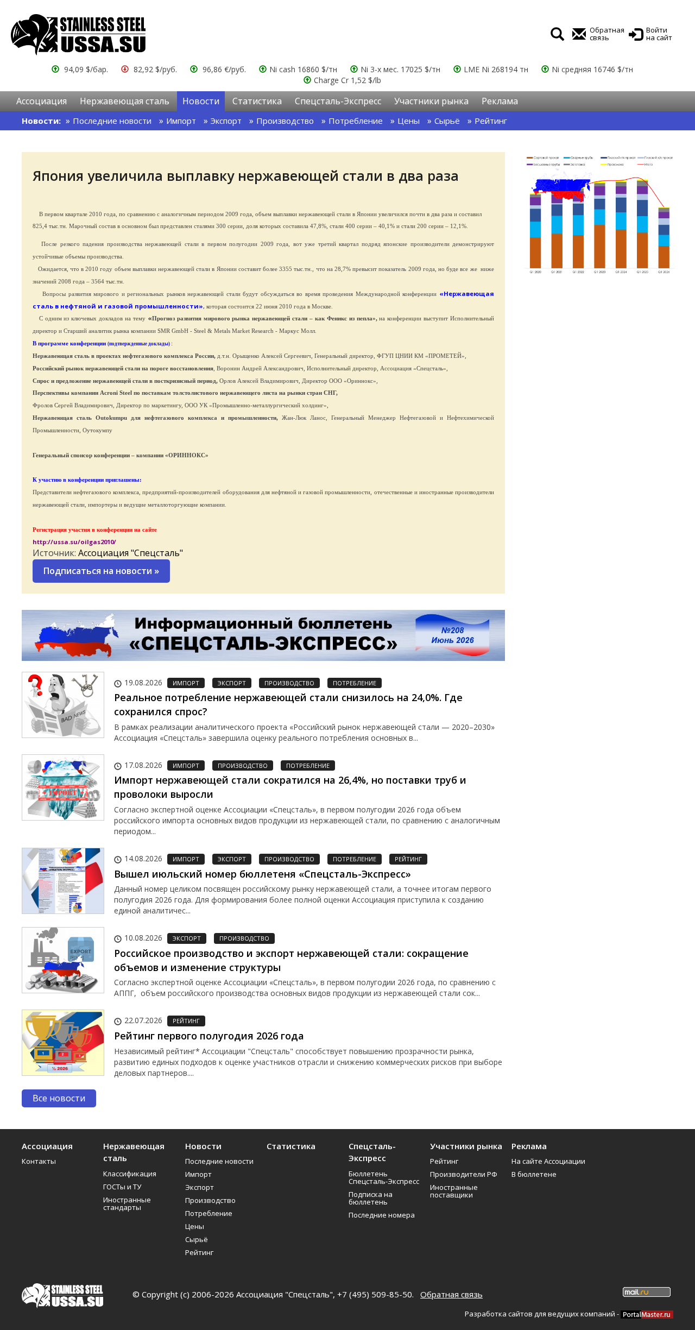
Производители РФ (463, 1174)
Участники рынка (431, 101)
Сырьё (447, 120)
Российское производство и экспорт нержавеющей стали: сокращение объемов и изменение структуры (291, 960)
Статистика (257, 101)
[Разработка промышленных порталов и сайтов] (647, 1314)
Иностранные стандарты (127, 1203)
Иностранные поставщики (454, 1191)
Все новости (59, 1098)
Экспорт (226, 120)
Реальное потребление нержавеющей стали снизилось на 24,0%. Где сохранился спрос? (288, 704)
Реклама (500, 101)
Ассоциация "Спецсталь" (130, 553)
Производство (285, 120)
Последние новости (112, 120)
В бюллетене (534, 1174)
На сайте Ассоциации (548, 1161)
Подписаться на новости (101, 571)
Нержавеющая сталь (124, 101)
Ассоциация (41, 101)
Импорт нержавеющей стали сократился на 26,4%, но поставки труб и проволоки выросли (290, 786)
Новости (200, 101)
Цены (408, 120)
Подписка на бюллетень (371, 1198)
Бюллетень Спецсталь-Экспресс (384, 1177)
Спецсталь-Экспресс (338, 101)
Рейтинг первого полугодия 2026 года (209, 1035)
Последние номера (382, 1215)
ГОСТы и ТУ (122, 1186)
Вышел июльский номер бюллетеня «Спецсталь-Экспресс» (262, 873)
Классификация (129, 1173)
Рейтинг (491, 120)
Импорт (181, 120)
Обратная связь (451, 1294)
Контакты (39, 1161)
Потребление (355, 120)
